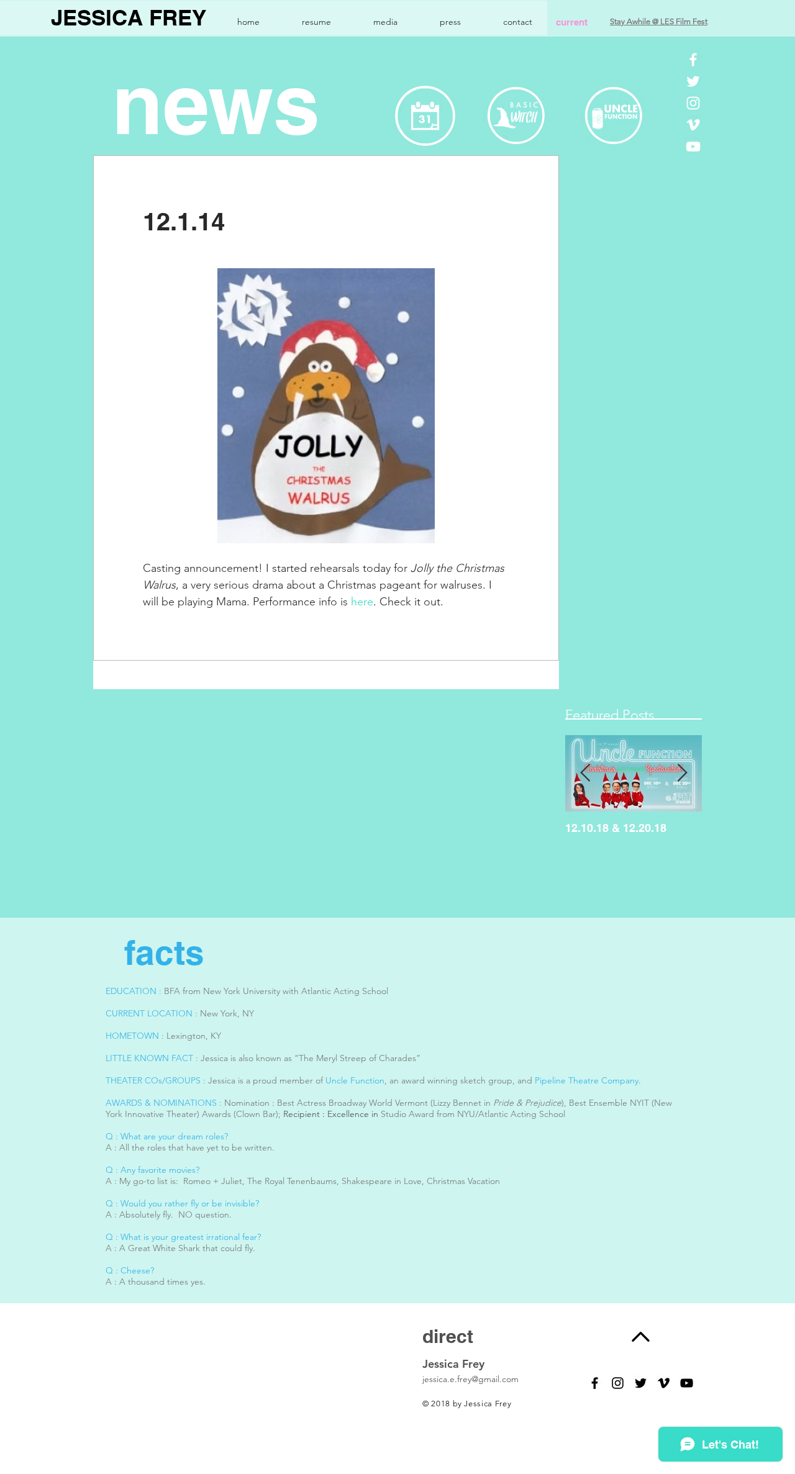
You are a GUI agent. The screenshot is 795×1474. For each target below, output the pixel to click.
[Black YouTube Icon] (686, 1383)
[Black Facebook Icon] (594, 1383)
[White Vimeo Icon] (693, 124)
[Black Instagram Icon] (617, 1383)
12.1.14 (184, 221)
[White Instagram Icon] (693, 103)
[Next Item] (682, 773)
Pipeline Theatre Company (586, 1080)
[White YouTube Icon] (693, 146)
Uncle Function (354, 1080)
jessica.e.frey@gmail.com (470, 1379)
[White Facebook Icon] (693, 59)
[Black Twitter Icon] (640, 1383)
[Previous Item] (585, 773)
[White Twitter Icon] (693, 81)
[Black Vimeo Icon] (663, 1383)
